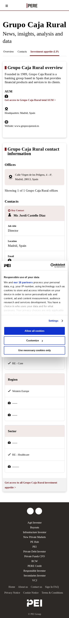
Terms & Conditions (52, 592)
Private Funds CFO (34, 556)
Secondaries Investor (35, 575)
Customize (32, 340)
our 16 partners (23, 282)
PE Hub (34, 541)
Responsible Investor (34, 570)
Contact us (36, 586)
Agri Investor (34, 522)
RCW (34, 561)
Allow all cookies (34, 330)
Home (12, 586)
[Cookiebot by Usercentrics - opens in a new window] (50, 265)
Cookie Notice (31, 592)
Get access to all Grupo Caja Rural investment (31, 485)
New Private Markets (34, 537)
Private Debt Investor (34, 551)
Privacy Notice (12, 592)
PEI (34, 546)
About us (23, 586)
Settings (53, 320)
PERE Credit (35, 566)
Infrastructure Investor (34, 532)
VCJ (34, 580)
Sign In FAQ (52, 586)
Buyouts (34, 527)
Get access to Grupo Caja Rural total (30, 100)
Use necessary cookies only (34, 350)
